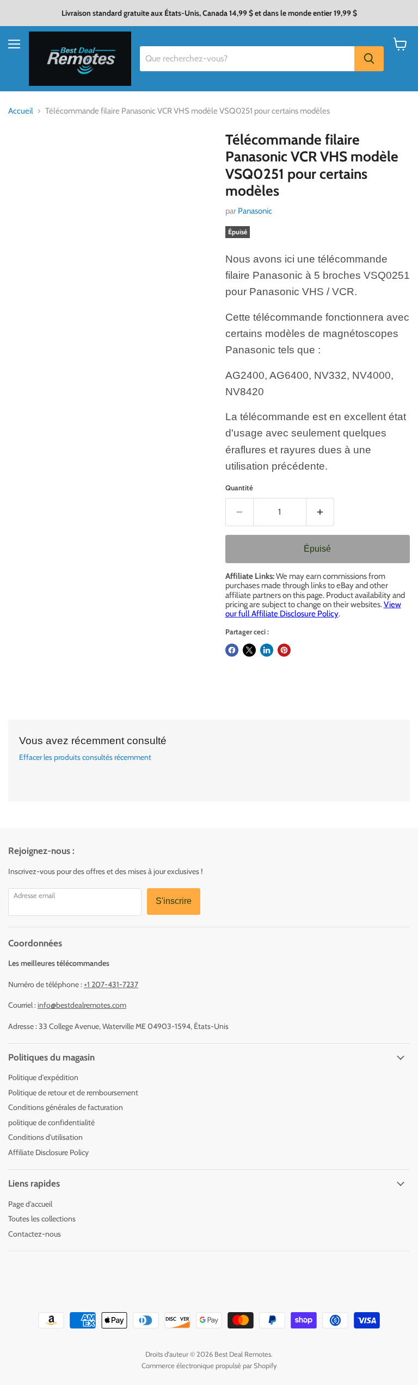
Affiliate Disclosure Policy (48, 1152)
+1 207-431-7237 (111, 984)
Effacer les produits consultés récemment (85, 757)
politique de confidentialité (51, 1122)
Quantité (239, 488)
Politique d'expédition (43, 1077)
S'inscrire (174, 901)
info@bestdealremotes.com (82, 1005)
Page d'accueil (30, 1204)
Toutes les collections (42, 1219)
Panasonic (255, 211)
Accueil (20, 111)
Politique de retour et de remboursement (73, 1092)
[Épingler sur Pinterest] (284, 650)
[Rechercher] (369, 58)
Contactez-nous (34, 1234)
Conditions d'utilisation (45, 1137)
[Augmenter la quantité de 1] (320, 512)
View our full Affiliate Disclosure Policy (313, 609)
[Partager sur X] (249, 650)
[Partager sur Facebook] (231, 650)
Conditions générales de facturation (65, 1107)
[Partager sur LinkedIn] (266, 650)
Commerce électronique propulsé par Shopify (209, 1365)
